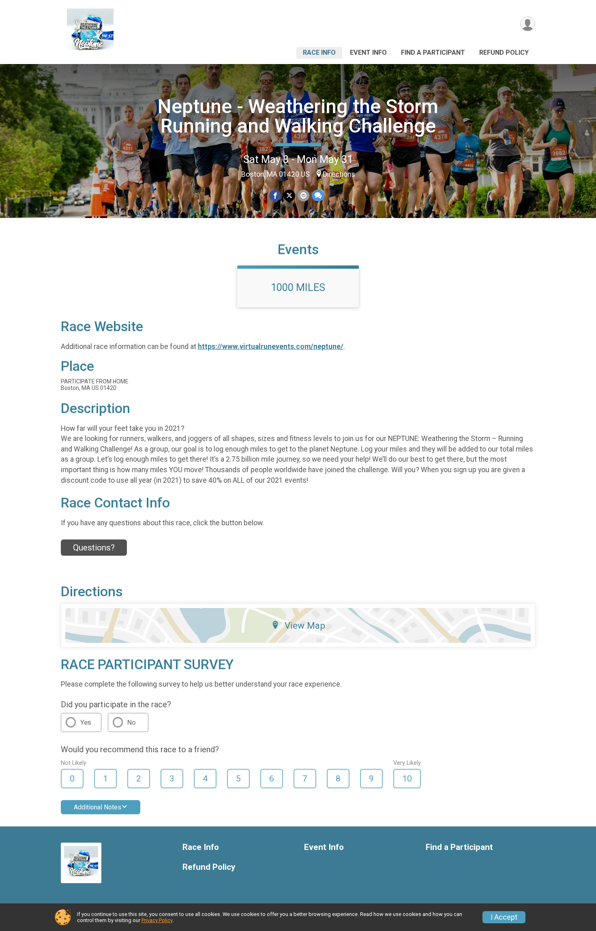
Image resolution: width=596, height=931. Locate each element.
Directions (339, 174)
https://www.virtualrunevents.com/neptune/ (270, 346)
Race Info (319, 52)
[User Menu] (527, 23)
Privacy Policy (156, 920)
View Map (305, 625)
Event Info (368, 52)
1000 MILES (298, 287)
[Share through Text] (318, 195)
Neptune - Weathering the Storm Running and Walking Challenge (298, 116)
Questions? (94, 547)
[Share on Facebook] (275, 195)
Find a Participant (433, 52)
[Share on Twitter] (289, 195)
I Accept (504, 917)
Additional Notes (97, 807)
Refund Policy (504, 52)
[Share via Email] (303, 195)
